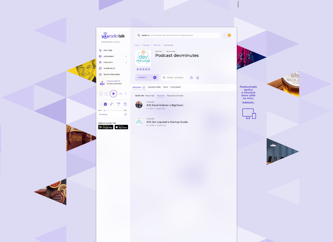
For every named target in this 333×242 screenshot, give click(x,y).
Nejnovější (150, 95)
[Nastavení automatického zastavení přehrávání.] (111, 104)
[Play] (113, 93)
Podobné (175, 87)
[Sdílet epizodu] (231, 106)
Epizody (138, 87)
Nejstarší (161, 95)
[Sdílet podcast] (192, 77)
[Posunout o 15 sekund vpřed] (106, 93)
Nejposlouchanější (175, 95)
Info (165, 87)
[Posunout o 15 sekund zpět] (101, 93)
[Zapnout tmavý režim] (227, 35)
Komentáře (154, 87)
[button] (113, 56)
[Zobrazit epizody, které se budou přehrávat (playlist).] (125, 104)
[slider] (104, 110)
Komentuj (103, 114)
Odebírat (142, 77)
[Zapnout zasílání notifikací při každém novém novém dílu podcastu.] (197, 77)
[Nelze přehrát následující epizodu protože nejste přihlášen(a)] (120, 93)
